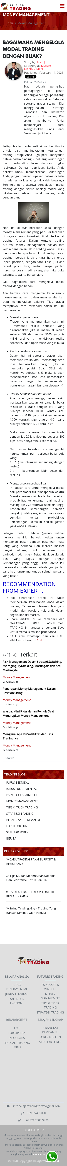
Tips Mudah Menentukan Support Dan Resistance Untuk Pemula (30, 878)
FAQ (16, 1028)
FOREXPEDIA (16, 1033)
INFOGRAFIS (17, 1038)
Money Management (17, 677)
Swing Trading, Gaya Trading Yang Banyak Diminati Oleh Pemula (31, 910)
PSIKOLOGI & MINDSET (22, 795)
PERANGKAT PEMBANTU (23, 820)
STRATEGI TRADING (19, 814)
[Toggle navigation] (62, 6)
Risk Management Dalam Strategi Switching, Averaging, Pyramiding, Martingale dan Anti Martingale (32, 666)
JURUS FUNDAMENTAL (21, 789)
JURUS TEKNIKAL (17, 782)
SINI (40, 640)
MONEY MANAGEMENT (37, 67)
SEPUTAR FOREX (17, 832)
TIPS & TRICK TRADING (22, 807)
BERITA (11, 838)
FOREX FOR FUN (17, 826)
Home (10, 23)
